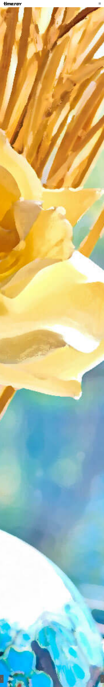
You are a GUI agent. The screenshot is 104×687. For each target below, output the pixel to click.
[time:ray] (12, 3)
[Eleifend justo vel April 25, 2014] (2, 679)
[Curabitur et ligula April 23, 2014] (102, 679)
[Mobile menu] (99, 3)
